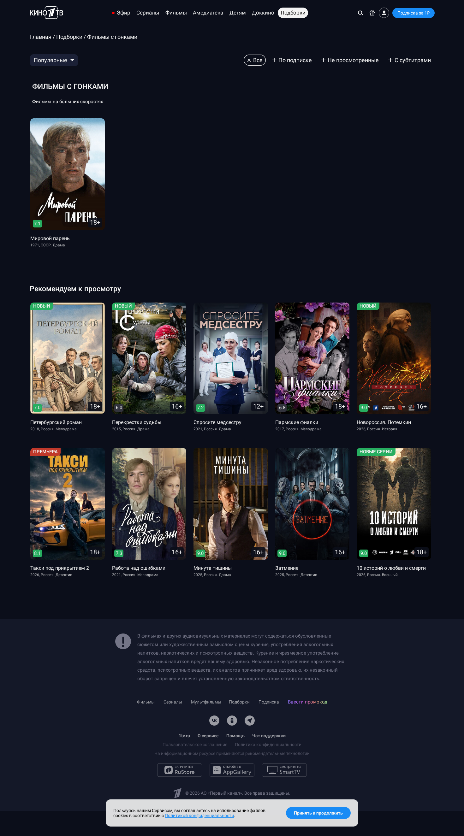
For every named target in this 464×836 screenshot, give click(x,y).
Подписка (269, 701)
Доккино (263, 13)
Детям (237, 13)
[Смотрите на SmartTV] (284, 770)
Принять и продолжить (318, 812)
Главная (40, 36)
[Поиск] (360, 13)
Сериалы (147, 13)
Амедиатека (208, 13)
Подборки (293, 13)
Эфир (123, 13)
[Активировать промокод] (372, 13)
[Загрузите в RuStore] (179, 770)
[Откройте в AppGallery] (232, 770)
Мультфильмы (206, 701)
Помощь (235, 735)
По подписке (295, 60)
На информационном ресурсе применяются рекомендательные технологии (232, 753)
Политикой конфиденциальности (199, 815)
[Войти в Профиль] (384, 13)
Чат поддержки (269, 735)
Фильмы (176, 13)
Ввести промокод (307, 702)
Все (258, 60)
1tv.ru (184, 735)
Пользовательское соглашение (195, 744)
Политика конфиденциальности (268, 744)
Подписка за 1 (413, 12)
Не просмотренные (353, 60)
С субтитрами (413, 60)
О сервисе (208, 735)
